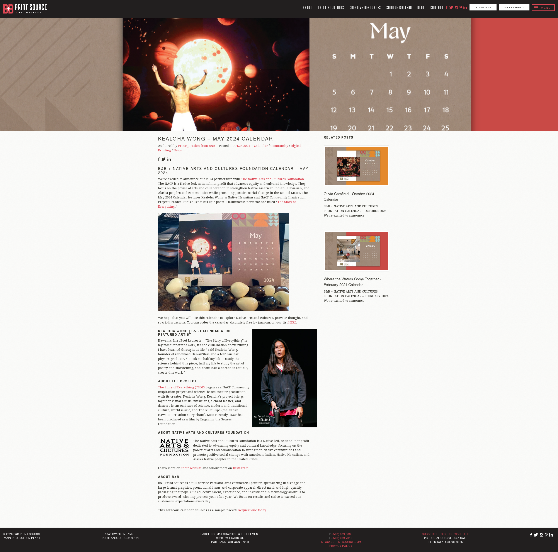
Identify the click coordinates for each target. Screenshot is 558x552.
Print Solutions (331, 7)
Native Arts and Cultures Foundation (210, 432)
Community (279, 145)
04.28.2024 (242, 145)
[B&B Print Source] (25, 9)
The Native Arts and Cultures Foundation (272, 179)
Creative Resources (365, 7)
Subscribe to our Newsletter (446, 534)
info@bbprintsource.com (341, 542)
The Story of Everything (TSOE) (181, 387)
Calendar (261, 145)
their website (191, 468)
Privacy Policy (340, 545)
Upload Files (483, 7)
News (178, 150)
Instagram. (241, 468)
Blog (421, 7)
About (308, 7)
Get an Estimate (514, 7)
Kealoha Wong (173, 331)
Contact (437, 7)
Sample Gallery (399, 7)
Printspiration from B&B (196, 145)
